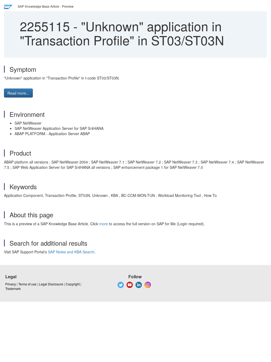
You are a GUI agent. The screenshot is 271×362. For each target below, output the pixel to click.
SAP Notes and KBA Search (71, 251)
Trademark (13, 288)
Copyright (73, 284)
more (103, 223)
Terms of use (27, 284)
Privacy (10, 284)
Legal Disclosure (51, 284)
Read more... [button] (18, 93)
